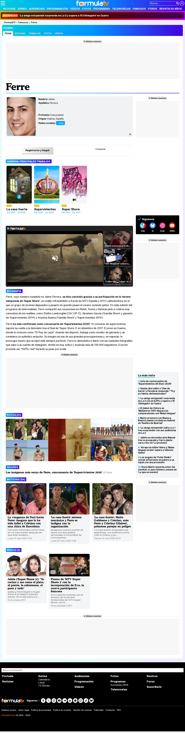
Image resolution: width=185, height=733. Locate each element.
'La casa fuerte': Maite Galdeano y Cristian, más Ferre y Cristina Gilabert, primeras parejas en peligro (112, 521)
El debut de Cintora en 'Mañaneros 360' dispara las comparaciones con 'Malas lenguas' (157, 410)
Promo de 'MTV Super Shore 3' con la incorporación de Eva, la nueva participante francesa (67, 585)
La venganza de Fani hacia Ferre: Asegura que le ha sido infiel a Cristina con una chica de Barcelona (26, 521)
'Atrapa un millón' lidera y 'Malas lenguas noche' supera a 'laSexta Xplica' (156, 450)
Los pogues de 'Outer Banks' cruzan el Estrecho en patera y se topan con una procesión (156, 459)
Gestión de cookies (82, 710)
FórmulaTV (9, 22)
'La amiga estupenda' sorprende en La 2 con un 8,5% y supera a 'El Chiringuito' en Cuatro (156, 400)
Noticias (9, 8)
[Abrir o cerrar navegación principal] (3, 3)
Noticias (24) (16, 479)
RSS (119, 710)
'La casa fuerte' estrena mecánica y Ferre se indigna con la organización (66, 521)
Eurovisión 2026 (119, 685)
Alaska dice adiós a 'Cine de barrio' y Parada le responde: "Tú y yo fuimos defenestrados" (156, 391)
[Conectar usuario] (182, 3)
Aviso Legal (23, 710)
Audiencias (37, 8)
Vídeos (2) (13, 550)
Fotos (86, 8)
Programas (101, 8)
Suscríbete (154, 687)
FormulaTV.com (8, 715)
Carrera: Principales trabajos (28, 161)
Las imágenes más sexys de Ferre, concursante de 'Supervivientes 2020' (54, 472)
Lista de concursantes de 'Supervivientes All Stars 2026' (154, 382)
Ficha (8, 33)
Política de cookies (62, 710)
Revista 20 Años (170, 8)
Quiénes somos (8, 710)
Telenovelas (121, 8)
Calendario (44, 679)
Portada (7, 676)
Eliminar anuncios (93, 41)
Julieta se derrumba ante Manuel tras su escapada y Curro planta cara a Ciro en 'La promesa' (156, 440)
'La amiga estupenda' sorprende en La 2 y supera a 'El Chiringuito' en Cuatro (56, 15)
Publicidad (98, 710)
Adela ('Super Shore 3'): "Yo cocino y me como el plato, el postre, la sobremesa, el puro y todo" (26, 583)
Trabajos (34, 33)
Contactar (110, 710)
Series (22, 8)
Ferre (34, 22)
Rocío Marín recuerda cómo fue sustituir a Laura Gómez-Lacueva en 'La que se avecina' (157, 469)
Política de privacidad (41, 710)
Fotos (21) (14, 415)
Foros (152, 8)
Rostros (152, 676)
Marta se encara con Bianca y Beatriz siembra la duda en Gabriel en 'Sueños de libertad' (156, 420)
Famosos (139, 8)
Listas (41, 682)
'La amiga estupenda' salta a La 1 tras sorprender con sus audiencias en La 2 (157, 430)
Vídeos (75, 8)
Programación (57, 8)
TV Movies (44, 685)
